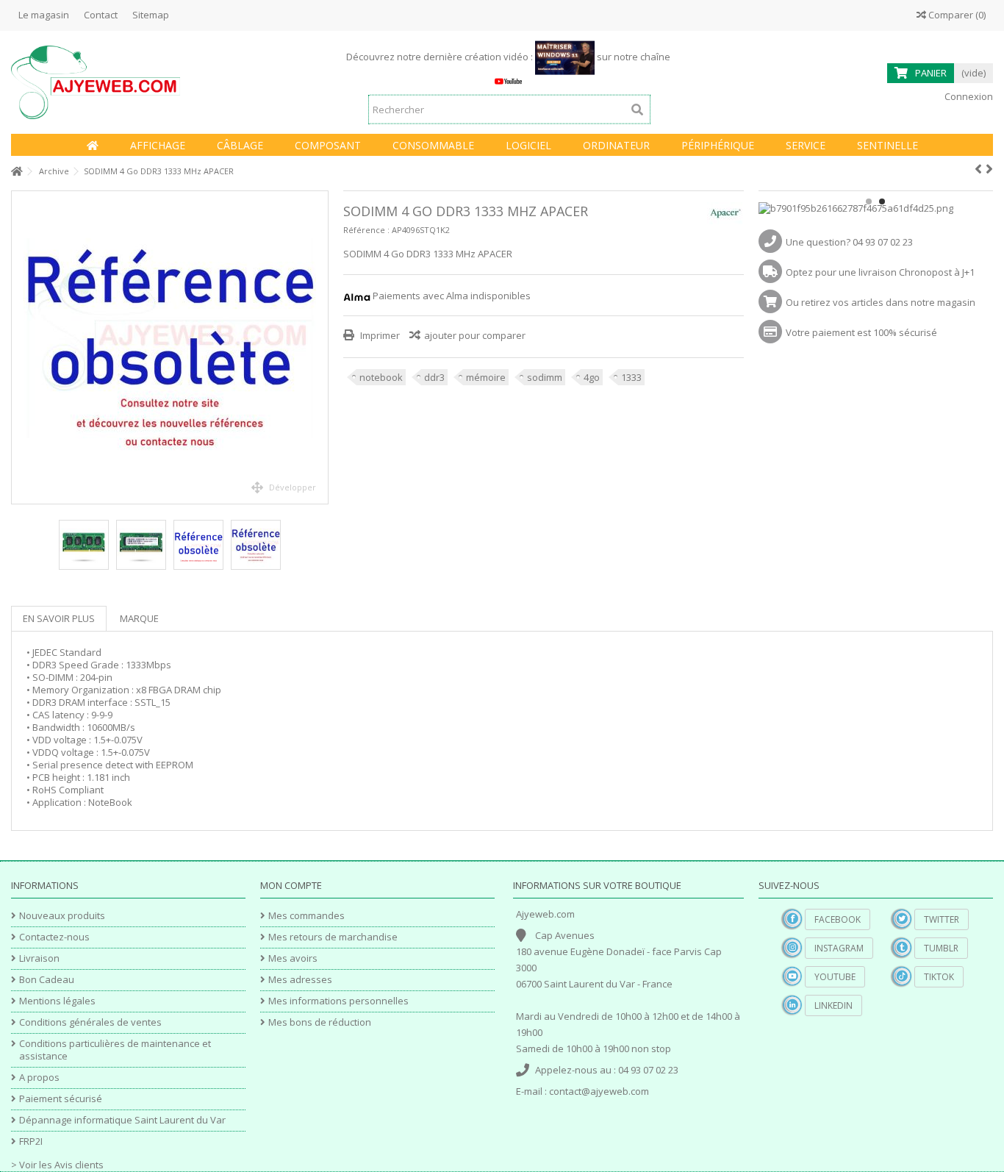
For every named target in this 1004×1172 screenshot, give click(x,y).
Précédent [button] (19, 348)
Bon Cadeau (46, 979)
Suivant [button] (320, 348)
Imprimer (379, 335)
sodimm (544, 377)
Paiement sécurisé (60, 1099)
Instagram (839, 948)
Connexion (967, 96)
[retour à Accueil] (15, 171)
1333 (631, 377)
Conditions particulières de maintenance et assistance (115, 1049)
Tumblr (941, 948)
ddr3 (434, 377)
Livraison (39, 958)
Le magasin (43, 14)
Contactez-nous (54, 937)
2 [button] (882, 201)
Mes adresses (300, 979)
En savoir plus (59, 618)
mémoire (486, 377)
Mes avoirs (293, 958)
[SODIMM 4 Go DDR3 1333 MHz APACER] (170, 347)
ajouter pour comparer (475, 335)
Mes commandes (306, 916)
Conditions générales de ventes (90, 1022)
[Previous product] (978, 169)
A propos (39, 1077)
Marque (139, 618)
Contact (101, 14)
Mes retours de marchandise (333, 937)
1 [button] (869, 201)
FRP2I (31, 1141)
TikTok (939, 977)
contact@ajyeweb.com (599, 1091)
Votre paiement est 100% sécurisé (861, 332)
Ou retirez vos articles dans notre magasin (880, 302)
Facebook (837, 919)
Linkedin (833, 1005)
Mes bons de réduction (319, 1022)
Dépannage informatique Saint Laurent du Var (122, 1120)
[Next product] (989, 169)
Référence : (366, 229)
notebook (381, 377)
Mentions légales (57, 1001)
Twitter (941, 919)
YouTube (835, 977)
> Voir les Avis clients (57, 1164)
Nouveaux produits (62, 916)
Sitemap (150, 14)
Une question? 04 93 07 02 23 (849, 242)
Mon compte (291, 885)
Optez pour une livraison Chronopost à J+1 (880, 272)
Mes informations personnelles (338, 1001)
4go (592, 377)
